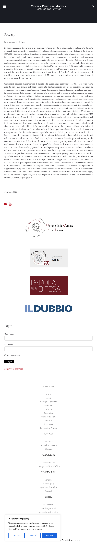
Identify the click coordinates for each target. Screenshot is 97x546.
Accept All (49, 535)
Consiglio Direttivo (48, 401)
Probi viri (48, 409)
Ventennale (48, 424)
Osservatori (48, 413)
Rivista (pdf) (48, 483)
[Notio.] (48, 7)
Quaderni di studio (48, 487)
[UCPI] (48, 227)
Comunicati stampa (48, 445)
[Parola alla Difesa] (48, 285)
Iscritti (49, 398)
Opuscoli (48, 491)
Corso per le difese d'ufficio (48, 466)
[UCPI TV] (48, 258)
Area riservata (49, 504)
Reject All (33, 535)
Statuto (48, 420)
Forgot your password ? (14, 368)
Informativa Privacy (48, 428)
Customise (16, 535)
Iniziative (48, 441)
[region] (33, 527)
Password (8, 344)
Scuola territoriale (48, 416)
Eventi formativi (48, 462)
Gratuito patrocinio (48, 508)
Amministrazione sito (48, 512)
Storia (48, 394)
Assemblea (48, 405)
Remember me (13, 355)
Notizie (48, 449)
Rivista (48, 480)
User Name (9, 334)
